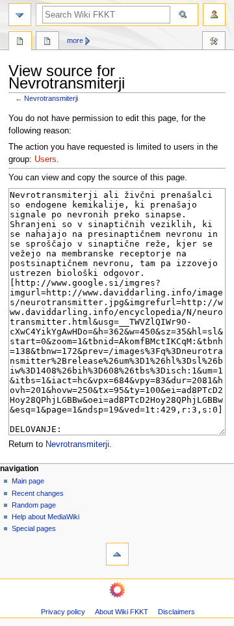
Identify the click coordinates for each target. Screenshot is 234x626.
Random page (34, 505)
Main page (28, 481)
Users (45, 159)
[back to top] (117, 554)
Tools (214, 42)
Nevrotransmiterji (51, 98)
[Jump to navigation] (19, 14)
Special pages (34, 528)
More (75, 40)
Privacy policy (63, 612)
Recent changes (38, 493)
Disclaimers (176, 612)
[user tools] (214, 14)
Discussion (47, 42)
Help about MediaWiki (45, 517)
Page (20, 42)
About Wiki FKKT (121, 612)
